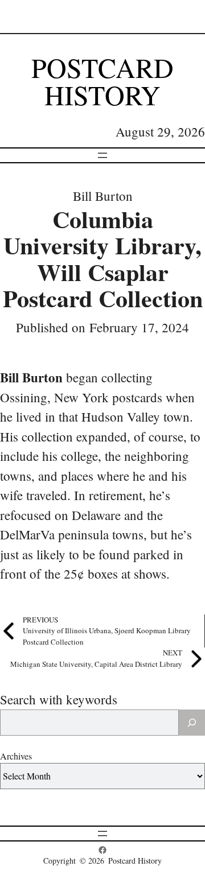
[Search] (192, 722)
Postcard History (102, 81)
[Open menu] (102, 155)
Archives (16, 756)
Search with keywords (58, 699)
